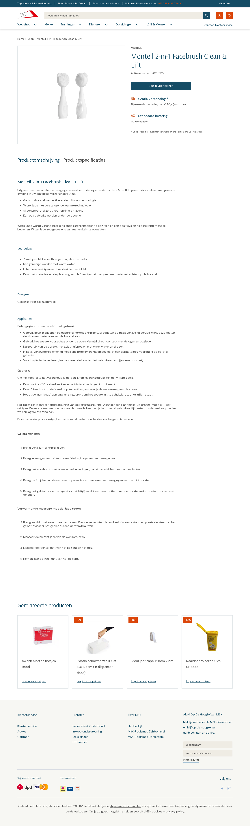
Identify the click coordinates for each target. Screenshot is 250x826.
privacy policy (175, 811)
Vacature (224, 3)
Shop (30, 38)
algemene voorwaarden (190, 131)
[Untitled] (208, 744)
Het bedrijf (135, 726)
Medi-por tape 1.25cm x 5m (152, 661)
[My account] (219, 15)
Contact (209, 25)
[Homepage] (27, 15)
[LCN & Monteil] (171, 25)
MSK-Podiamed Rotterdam (146, 737)
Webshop (24, 24)
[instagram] (229, 788)
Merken (49, 24)
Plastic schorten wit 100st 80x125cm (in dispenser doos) (97, 667)
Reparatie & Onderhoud (89, 726)
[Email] (208, 753)
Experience (80, 742)
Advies (21, 731)
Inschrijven (191, 760)
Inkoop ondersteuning (87, 731)
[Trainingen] (80, 25)
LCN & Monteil (156, 24)
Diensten (95, 24)
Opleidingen (124, 24)
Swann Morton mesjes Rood (39, 664)
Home (21, 38)
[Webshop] (35, 25)
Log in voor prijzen (161, 86)
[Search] (123, 15)
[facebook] (222, 788)
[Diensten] (106, 25)
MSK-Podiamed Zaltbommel (146, 731)
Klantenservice (224, 25)
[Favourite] (229, 15)
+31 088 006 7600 (169, 3)
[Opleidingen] (137, 25)
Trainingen (67, 24)
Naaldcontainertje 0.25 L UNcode (204, 664)
